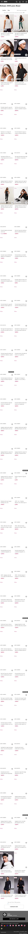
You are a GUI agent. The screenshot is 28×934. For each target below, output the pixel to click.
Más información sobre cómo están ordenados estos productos (13, 12)
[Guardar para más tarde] (12, 30)
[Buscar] (16, 1)
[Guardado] (23, 1)
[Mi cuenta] (19, 1)
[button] (1, 925)
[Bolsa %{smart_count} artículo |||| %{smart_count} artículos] (26, 1)
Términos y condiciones (23, 933)
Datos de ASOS (16, 931)
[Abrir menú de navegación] (2, 1)
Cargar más (14, 906)
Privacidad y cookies (23, 931)
